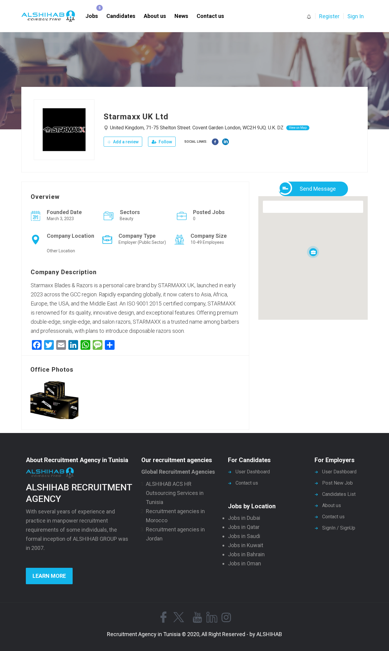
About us (155, 16)
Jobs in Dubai (244, 518)
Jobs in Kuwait (245, 545)
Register (329, 16)
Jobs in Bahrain (246, 554)
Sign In (355, 16)
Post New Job (337, 483)
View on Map (298, 127)
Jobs (91, 16)
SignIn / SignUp (338, 528)
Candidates (120, 16)
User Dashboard (253, 472)
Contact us (210, 16)
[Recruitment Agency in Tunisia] (51, 16)
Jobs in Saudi (244, 536)
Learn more (49, 576)
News (181, 16)
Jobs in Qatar (244, 527)
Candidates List (339, 494)
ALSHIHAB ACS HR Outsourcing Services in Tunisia (175, 493)
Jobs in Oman (244, 563)
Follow (165, 141)
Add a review (125, 141)
